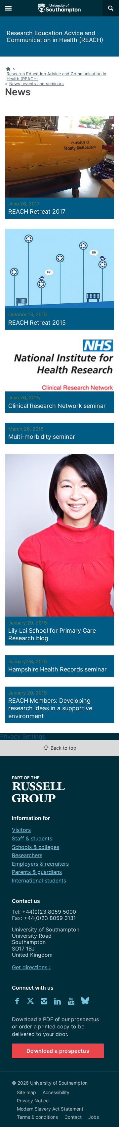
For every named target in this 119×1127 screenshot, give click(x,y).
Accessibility (56, 1092)
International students (39, 880)
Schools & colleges (35, 847)
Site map (26, 1092)
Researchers (27, 855)
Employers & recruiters (40, 863)
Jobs (93, 1117)
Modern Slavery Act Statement (50, 1109)
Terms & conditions (37, 1117)
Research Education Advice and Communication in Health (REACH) (55, 36)
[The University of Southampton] (59, 8)
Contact (73, 1117)
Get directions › (31, 967)
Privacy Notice (33, 1100)
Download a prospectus (57, 1050)
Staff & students (32, 838)
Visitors (21, 830)
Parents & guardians (37, 872)
